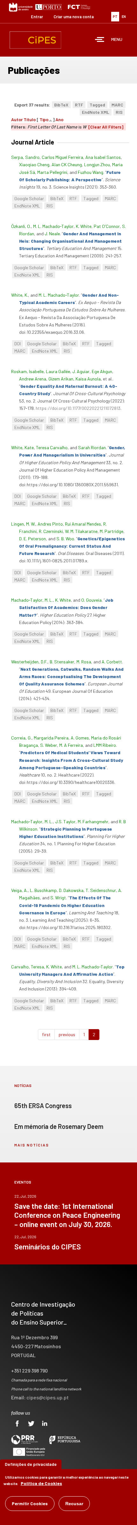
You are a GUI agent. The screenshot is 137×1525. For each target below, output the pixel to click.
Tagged (97, 104)
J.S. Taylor (65, 821)
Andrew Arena (32, 378)
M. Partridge (111, 531)
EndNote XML (95, 112)
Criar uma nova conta (74, 16)
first (46, 1034)
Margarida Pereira (51, 737)
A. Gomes (80, 737)
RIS (119, 112)
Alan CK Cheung (67, 164)
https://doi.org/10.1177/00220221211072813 (78, 408)
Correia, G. (21, 737)
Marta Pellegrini (52, 172)
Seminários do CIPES (47, 1246)
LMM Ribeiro (104, 745)
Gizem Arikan (60, 378)
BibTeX (61, 104)
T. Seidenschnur (101, 890)
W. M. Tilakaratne (81, 531)
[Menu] (100, 40)
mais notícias (31, 1145)
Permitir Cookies (30, 1503)
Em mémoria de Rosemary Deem (58, 1126)
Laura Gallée (58, 371)
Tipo (44, 119)
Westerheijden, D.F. (29, 661)
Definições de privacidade (31, 1464)
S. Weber (48, 745)
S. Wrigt (58, 897)
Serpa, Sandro (25, 157)
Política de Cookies (41, 1483)
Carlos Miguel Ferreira (62, 157)
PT (115, 16)
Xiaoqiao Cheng (34, 164)
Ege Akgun (102, 371)
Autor (17, 119)
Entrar (37, 16)
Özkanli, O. (21, 226)
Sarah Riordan (92, 447)
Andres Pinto (50, 524)
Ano (59, 119)
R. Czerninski (51, 531)
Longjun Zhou (97, 164)
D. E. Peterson (32, 538)
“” (70, 241)
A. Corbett (112, 661)
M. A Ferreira (71, 745)
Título (30, 119)
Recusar (74, 1503)
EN (124, 16)
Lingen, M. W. (23, 524)
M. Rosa (83, 661)
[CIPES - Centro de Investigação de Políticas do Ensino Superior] (35, 40)
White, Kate (22, 447)
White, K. (19, 295)
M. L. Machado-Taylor (53, 226)
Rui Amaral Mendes (83, 524)
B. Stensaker (62, 661)
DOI (17, 343)
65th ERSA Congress (43, 1105)
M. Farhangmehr (93, 821)
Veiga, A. (19, 890)
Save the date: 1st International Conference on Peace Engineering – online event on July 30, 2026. (67, 1214)
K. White (83, 226)
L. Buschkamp (43, 890)
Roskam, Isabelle (27, 371)
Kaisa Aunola (88, 378)
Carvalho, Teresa (27, 966)
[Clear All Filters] (105, 126)
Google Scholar (29, 198)
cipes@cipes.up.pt (47, 1397)
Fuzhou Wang (90, 172)
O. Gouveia (91, 600)
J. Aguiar (81, 371)
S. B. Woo (65, 538)
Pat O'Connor (107, 226)
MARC (117, 104)
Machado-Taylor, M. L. (32, 600)
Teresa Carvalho (52, 447)
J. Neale (52, 233)
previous (67, 1034)
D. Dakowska (71, 890)
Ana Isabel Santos (103, 157)
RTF (79, 104)
